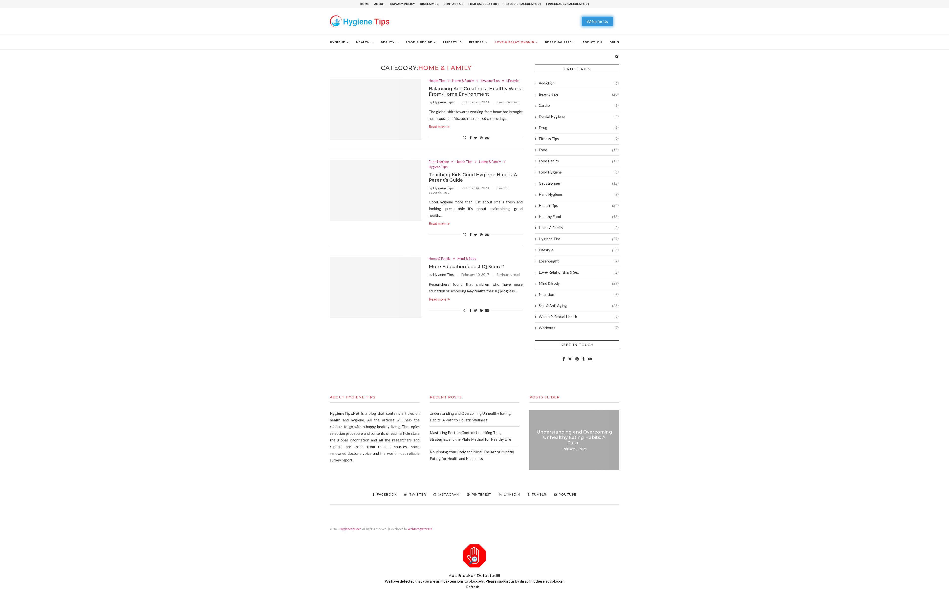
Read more (437, 126)
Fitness (476, 42)
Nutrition (579, 294)
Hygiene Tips (490, 81)
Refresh (472, 587)
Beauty (388, 42)
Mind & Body (466, 259)
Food (579, 150)
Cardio (579, 105)
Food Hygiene (439, 162)
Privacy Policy (402, 4)
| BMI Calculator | (483, 4)
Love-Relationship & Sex (579, 272)
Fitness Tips (579, 138)
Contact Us (453, 4)
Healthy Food (579, 216)
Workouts (579, 328)
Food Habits (579, 161)
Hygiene (337, 42)
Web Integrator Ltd (420, 529)
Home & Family (463, 81)
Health (363, 42)
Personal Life (558, 42)
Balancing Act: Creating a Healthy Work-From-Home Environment (476, 91)
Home (364, 4)
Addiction (592, 42)
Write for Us (597, 21)
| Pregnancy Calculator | (567, 4)
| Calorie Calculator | (522, 4)
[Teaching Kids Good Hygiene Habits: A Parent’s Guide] (375, 190)
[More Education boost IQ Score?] (375, 287)
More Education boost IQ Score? (466, 266)
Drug (614, 42)
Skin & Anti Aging (579, 305)
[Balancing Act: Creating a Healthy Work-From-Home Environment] (375, 109)
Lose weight (579, 261)
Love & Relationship (514, 42)
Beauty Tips (579, 94)
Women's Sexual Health (579, 316)
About (379, 4)
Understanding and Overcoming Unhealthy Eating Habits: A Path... (574, 437)
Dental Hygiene (579, 116)
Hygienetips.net (350, 529)
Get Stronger (579, 183)
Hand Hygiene (579, 194)
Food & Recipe (419, 42)
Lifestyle (452, 42)
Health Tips (437, 81)
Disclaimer (429, 4)
